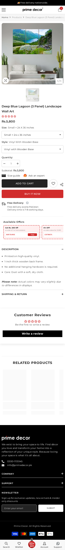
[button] (9, 116)
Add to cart (25, 183)
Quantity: (7, 157)
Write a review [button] (32, 333)
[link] (53, 183)
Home (5, 17)
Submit (51, 508)
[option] (32, 53)
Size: (18, 127)
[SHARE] (60, 184)
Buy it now (32, 193)
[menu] (4, 10)
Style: (20, 142)
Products (17, 17)
